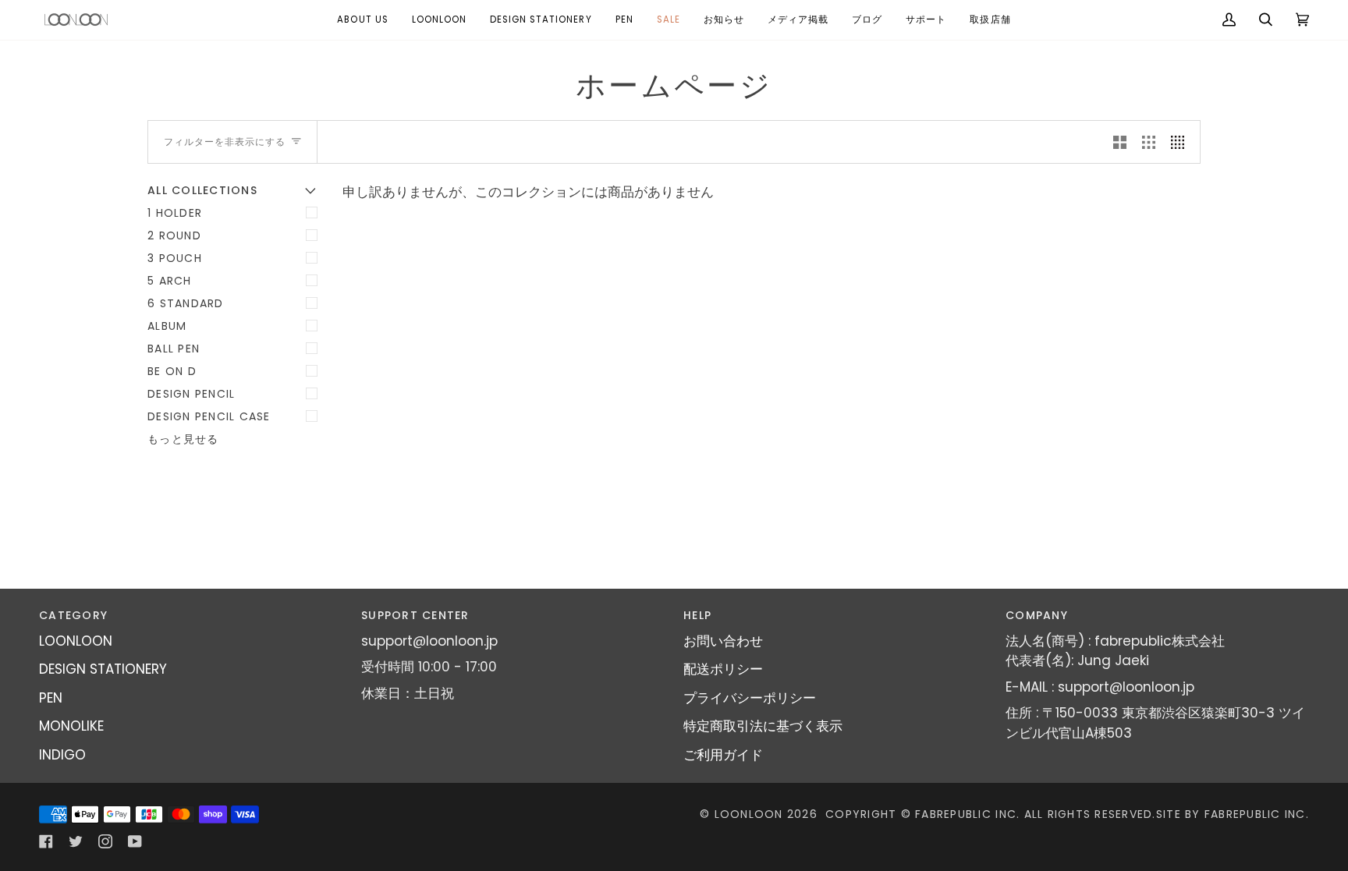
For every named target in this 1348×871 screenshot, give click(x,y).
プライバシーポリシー (749, 698)
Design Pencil (191, 394)
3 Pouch (174, 258)
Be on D (172, 371)
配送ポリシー (723, 669)
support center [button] (415, 615)
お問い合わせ (723, 641)
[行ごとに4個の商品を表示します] (1181, 142)
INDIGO (62, 754)
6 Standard (185, 303)
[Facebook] (46, 841)
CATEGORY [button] (73, 615)
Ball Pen (173, 348)
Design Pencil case (209, 416)
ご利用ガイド (723, 754)
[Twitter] (76, 841)
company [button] (1037, 615)
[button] (439, 20)
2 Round (174, 235)
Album (166, 326)
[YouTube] (135, 841)
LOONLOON (75, 641)
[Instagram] (105, 841)
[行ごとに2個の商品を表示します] (1119, 142)
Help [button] (697, 615)
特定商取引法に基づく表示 (762, 726)
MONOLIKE (71, 726)
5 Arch (169, 281)
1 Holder (174, 213)
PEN (50, 698)
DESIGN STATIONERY (103, 669)
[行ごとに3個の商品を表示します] (1148, 142)
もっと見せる (183, 439)
